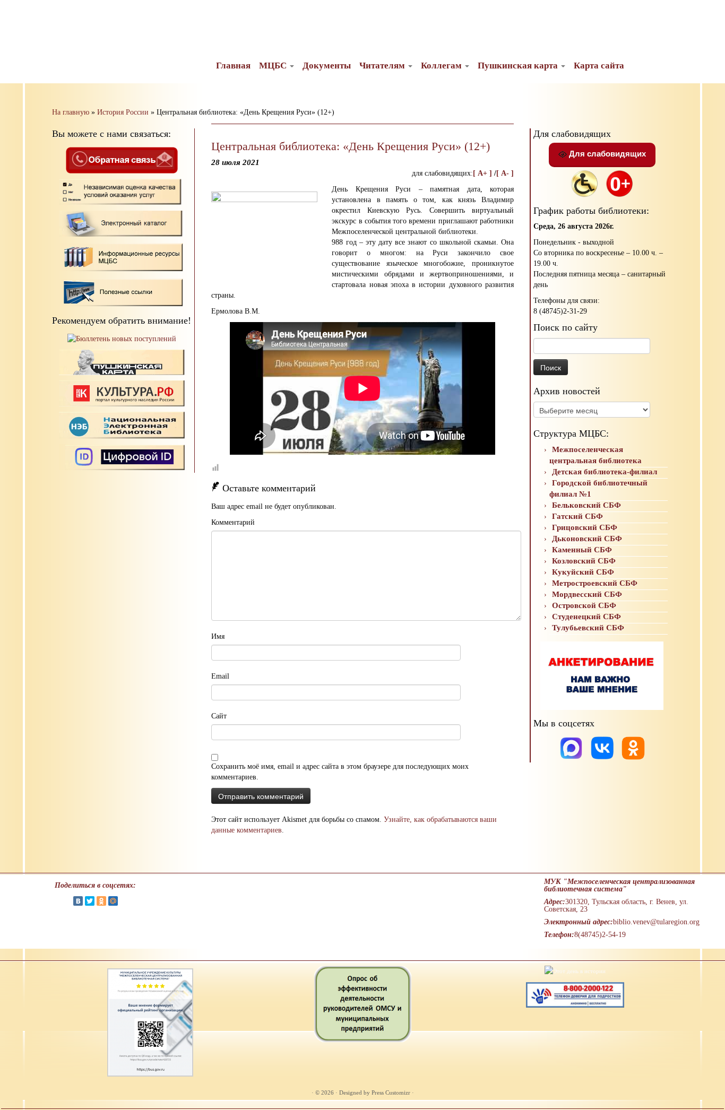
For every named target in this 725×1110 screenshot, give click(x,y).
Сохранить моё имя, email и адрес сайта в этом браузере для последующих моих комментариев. (340, 771)
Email (220, 676)
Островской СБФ (584, 605)
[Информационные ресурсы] (121, 256)
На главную (70, 112)
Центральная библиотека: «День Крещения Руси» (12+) (350, 146)
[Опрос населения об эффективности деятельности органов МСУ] (363, 1003)
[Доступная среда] (584, 183)
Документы (327, 65)
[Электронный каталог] (121, 223)
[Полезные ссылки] (121, 292)
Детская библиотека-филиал (604, 471)
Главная (233, 65)
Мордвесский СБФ (587, 594)
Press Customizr (391, 1092)
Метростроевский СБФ (594, 583)
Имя (218, 636)
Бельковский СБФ (586, 505)
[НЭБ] (121, 393)
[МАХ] (572, 747)
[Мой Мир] (113, 901)
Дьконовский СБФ (587, 538)
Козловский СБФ (584, 561)
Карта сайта (599, 65)
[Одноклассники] (633, 747)
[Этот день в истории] (575, 970)
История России (123, 112)
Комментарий (233, 522)
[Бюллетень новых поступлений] (122, 339)
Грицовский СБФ (584, 527)
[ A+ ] (483, 173)
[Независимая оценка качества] (121, 191)
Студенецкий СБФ (586, 616)
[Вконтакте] (603, 747)
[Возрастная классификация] (619, 183)
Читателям (383, 65)
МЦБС (274, 65)
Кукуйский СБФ (583, 572)
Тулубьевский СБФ (588, 627)
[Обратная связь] (121, 159)
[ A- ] (505, 173)
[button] (17, 16)
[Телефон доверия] (575, 994)
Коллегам (442, 65)
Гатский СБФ (577, 516)
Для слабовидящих (606, 153)
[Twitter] (89, 901)
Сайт (219, 716)
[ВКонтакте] (78, 901)
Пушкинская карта (519, 65)
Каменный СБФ (582, 549)
